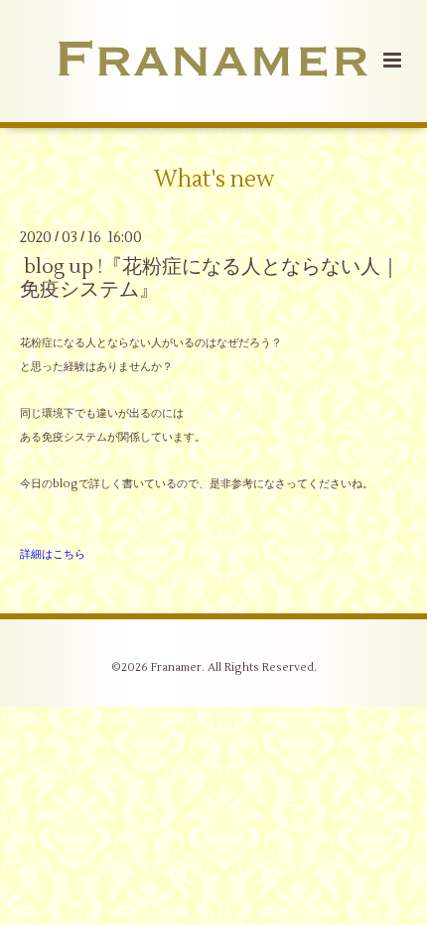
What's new (214, 179)
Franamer (176, 667)
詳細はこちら (52, 554)
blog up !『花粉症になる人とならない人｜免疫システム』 (210, 278)
